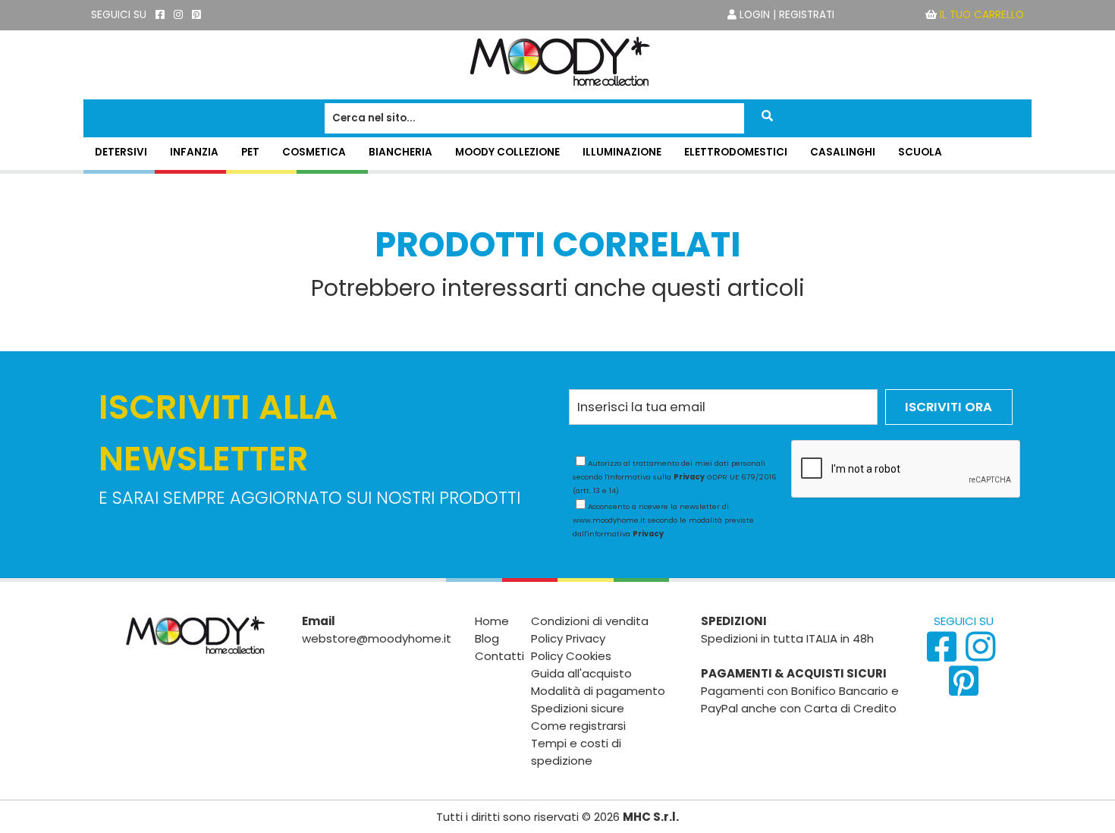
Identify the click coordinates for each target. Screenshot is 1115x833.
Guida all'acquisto (581, 673)
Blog (487, 638)
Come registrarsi (578, 726)
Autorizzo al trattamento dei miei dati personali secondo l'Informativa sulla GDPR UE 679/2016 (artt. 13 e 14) (675, 476)
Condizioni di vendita (590, 621)
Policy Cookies (571, 656)
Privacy (689, 477)
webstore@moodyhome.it (376, 638)
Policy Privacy (568, 638)
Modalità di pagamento (598, 691)
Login (755, 15)
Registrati (806, 15)
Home (492, 621)
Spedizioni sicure (577, 708)
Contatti (499, 656)
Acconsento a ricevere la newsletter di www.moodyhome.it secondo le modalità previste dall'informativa (663, 520)
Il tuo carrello (982, 15)
